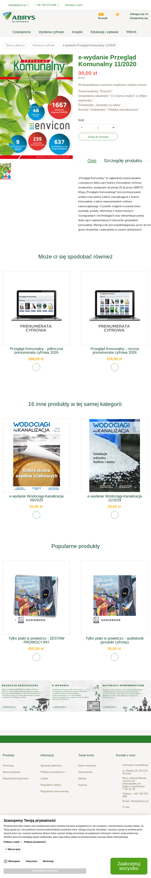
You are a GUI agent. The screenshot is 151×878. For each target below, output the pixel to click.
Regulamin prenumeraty (55, 791)
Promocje (8, 765)
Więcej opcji (14, 849)
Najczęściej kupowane (16, 778)
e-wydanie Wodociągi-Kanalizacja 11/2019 (114, 498)
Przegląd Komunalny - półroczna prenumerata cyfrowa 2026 (36, 350)
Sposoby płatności (51, 765)
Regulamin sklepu (51, 784)
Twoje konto (86, 755)
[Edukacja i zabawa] (75, 696)
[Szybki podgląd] (36, 310)
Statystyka (31, 861)
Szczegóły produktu (123, 160)
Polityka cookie (12, 842)
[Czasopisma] (126, 696)
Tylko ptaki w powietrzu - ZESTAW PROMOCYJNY (36, 640)
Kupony (82, 784)
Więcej (131, 32)
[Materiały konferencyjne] (25, 696)
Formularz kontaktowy (135, 764)
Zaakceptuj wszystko (128, 866)
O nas (125, 806)
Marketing (48, 861)
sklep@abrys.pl (139, 801)
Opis (91, 160)
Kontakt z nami (73, 4)
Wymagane (14, 861)
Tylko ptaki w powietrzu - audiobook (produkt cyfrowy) (115, 640)
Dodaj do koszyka (98, 136)
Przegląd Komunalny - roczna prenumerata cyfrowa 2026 (115, 350)
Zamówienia (85, 771)
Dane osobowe (87, 765)
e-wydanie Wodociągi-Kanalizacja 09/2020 (36, 498)
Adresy (82, 778)
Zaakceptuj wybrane (45, 870)
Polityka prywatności (35, 842)
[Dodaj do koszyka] (36, 367)
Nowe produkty (11, 771)
